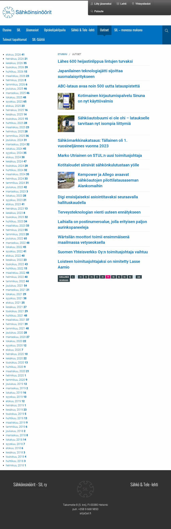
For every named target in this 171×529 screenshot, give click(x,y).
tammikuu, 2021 (17, 328)
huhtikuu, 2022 (16, 268)
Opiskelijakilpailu (55, 29)
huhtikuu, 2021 (16, 315)
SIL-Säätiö (38, 39)
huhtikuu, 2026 (16, 71)
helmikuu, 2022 (17, 277)
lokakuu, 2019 (16, 392)
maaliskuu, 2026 (17, 76)
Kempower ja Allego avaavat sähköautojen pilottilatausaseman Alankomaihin (108, 180)
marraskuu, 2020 (17, 337)
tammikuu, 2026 (16, 84)
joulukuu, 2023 (16, 187)
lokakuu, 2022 (16, 247)
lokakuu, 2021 (16, 294)
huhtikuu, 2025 (16, 123)
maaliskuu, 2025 (17, 127)
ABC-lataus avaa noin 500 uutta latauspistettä (99, 86)
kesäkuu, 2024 (16, 161)
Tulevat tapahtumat (15, 39)
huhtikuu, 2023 (16, 221)
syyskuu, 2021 (16, 298)
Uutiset (104, 29)
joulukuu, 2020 (16, 332)
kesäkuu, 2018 (15, 452)
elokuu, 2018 (14, 448)
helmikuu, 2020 (16, 375)
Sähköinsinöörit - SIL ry (30, 484)
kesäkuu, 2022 (16, 259)
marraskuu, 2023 (17, 191)
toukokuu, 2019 (16, 413)
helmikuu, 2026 (16, 80)
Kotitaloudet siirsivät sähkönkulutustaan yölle (98, 165)
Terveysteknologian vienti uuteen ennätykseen (99, 212)
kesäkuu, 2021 (16, 307)
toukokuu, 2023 (17, 217)
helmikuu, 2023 (17, 230)
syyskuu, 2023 (16, 200)
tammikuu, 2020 (16, 379)
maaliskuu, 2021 (17, 319)
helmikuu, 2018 (16, 465)
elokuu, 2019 (15, 401)
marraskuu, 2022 (17, 242)
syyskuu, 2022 (16, 251)
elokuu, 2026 (15, 54)
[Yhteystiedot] (85, 491)
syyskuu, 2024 (16, 152)
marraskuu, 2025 (17, 93)
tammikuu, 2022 (17, 281)
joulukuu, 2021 (16, 285)
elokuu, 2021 (15, 302)
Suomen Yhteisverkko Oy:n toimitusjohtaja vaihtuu (103, 252)
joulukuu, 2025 (16, 88)
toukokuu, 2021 (17, 311)
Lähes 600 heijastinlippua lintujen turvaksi (95, 61)
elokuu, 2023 (15, 204)
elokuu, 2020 (14, 349)
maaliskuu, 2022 (17, 272)
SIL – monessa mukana (128, 29)
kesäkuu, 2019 (16, 409)
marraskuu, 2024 (17, 144)
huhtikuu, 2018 (16, 461)
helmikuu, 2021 (17, 324)
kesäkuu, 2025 (16, 114)
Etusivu (7, 29)
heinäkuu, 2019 (16, 405)
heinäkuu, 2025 (17, 110)
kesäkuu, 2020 (16, 358)
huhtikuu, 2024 (16, 170)
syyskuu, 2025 (16, 101)
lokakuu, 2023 (16, 195)
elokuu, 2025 (15, 106)
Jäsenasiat (32, 29)
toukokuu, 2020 (17, 362)
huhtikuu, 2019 (16, 418)
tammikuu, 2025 (17, 135)
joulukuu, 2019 (16, 384)
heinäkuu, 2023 (17, 208)
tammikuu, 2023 (17, 234)
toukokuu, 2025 (17, 118)
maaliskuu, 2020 (17, 371)
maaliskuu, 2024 (17, 174)
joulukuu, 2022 (16, 238)
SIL (19, 29)
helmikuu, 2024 (17, 178)
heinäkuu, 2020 (17, 354)
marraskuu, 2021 (17, 289)
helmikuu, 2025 (17, 131)
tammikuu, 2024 (17, 182)
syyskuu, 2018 (15, 444)
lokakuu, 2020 (16, 341)
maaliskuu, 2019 (17, 422)
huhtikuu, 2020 (16, 366)
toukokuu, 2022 (17, 264)
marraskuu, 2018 (17, 435)
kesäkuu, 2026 (16, 63)
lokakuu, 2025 (16, 97)
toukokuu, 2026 (17, 67)
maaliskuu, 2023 (17, 225)
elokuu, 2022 (15, 255)
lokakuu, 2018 (16, 439)
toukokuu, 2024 (17, 165)
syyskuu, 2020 (16, 345)
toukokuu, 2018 (16, 456)
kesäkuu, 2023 (15, 213)
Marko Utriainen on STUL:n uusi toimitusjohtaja (100, 155)
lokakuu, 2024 (16, 148)
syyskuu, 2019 (16, 396)
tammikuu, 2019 (16, 426)
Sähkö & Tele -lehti (83, 29)
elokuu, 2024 (15, 157)
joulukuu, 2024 (16, 140)
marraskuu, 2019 (17, 388)
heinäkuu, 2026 (17, 58)
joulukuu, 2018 (15, 431)
